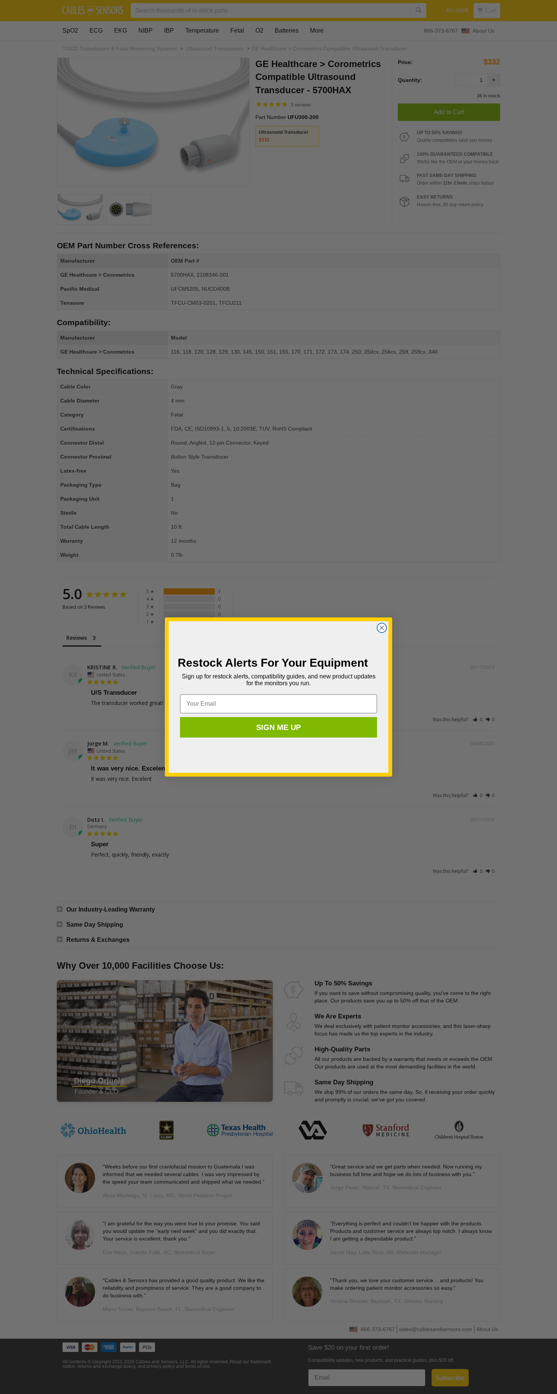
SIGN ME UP (278, 727)
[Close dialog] (381, 628)
